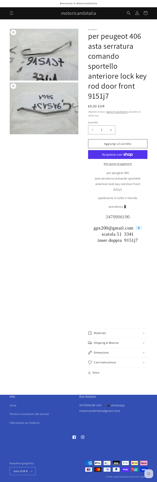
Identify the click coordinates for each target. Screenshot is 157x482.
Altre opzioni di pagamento (118, 163)
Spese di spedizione (117, 111)
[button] (11, 13)
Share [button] (96, 372)
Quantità (93, 122)
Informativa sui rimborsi (24, 422)
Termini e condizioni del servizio (29, 414)
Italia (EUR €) (21, 471)
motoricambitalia (120, 476)
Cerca (13, 405)
